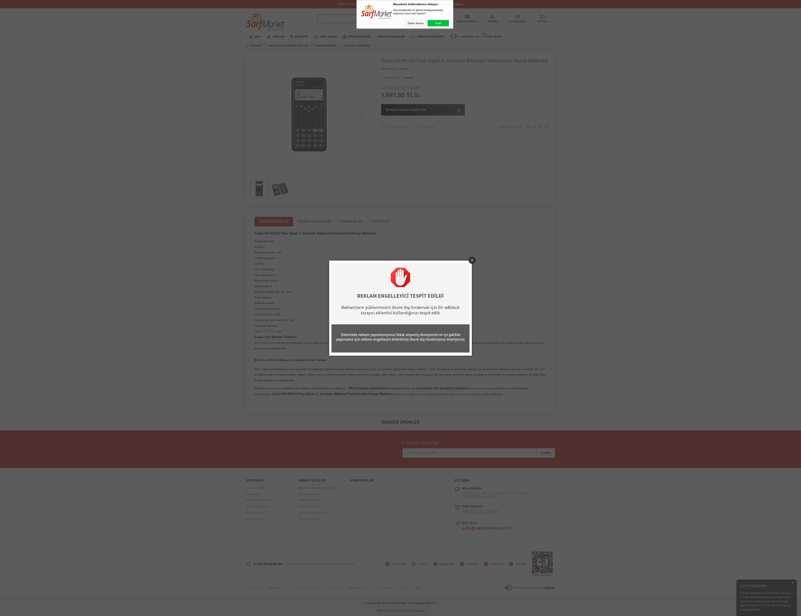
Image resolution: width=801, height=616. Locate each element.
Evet (438, 23)
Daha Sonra (415, 23)
